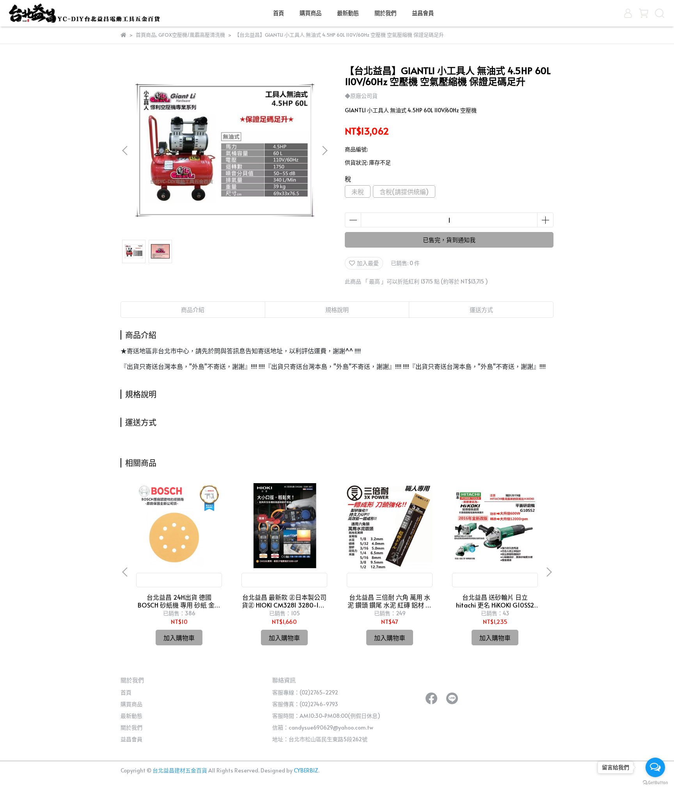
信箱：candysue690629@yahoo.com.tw (322, 727)
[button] (324, 150)
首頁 (278, 13)
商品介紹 (192, 309)
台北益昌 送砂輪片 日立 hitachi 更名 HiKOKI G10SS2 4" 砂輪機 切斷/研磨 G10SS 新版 (495, 601)
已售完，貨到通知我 (449, 240)
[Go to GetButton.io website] (655, 782)
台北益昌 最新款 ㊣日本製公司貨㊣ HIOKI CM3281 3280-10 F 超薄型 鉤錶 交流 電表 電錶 (284, 601)
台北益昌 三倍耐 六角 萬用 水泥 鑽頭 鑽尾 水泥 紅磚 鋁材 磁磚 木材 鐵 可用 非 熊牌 (390, 601)
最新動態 (348, 13)
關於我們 (385, 13)
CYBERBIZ (306, 770)
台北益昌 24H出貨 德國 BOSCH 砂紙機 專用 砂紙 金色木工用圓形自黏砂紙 (179, 601)
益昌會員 (423, 13)
